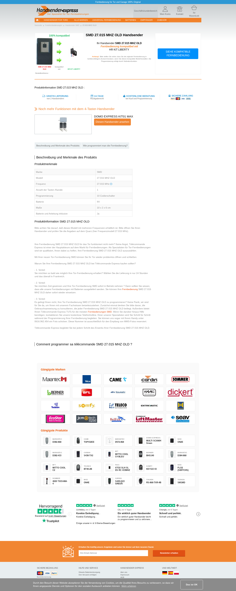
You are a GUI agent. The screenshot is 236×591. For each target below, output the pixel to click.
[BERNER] (55, 392)
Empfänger (146, 20)
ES (170, 573)
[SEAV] (180, 419)
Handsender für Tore (56, 20)
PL (176, 573)
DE (164, 573)
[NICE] (86, 379)
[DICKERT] (180, 392)
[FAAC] (149, 392)
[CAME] (118, 379)
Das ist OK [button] (191, 584)
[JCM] (86, 419)
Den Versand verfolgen (87, 575)
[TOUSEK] (118, 392)
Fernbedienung (130, 289)
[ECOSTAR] (55, 419)
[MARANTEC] (55, 379)
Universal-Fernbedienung (106, 20)
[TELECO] (118, 405)
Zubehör (162, 20)
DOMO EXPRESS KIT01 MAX (113, 116)
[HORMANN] (180, 405)
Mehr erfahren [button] (129, 586)
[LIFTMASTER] (149, 419)
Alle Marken (81, 20)
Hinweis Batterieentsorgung (89, 572)
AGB (122, 577)
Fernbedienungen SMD (100, 311)
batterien (130, 20)
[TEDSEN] (55, 405)
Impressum (124, 575)
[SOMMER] (180, 379)
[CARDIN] (149, 379)
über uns (123, 572)
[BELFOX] (118, 419)
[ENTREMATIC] (149, 405)
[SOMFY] (86, 405)
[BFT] (86, 392)
